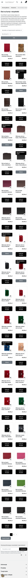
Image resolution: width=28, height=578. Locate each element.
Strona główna (5, 7)
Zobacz (21, 90)
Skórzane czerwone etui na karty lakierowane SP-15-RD (7, 329)
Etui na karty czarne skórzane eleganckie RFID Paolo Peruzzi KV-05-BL (21, 84)
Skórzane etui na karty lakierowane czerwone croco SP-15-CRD (7, 383)
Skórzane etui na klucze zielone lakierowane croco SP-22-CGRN (6, 301)
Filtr (14, 37)
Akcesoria (13, 7)
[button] (17, 2)
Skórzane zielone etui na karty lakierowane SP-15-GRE (21, 329)
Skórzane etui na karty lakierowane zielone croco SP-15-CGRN (20, 410)
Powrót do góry (5, 538)
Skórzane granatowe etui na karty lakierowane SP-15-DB (7, 356)
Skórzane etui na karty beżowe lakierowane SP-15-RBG (21, 356)
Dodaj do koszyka (7, 64)
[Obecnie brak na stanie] (21, 75)
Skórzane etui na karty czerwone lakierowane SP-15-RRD (21, 383)
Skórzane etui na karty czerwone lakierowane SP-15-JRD (7, 410)
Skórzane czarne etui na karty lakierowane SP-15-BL (21, 437)
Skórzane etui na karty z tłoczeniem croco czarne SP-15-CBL (6, 437)
